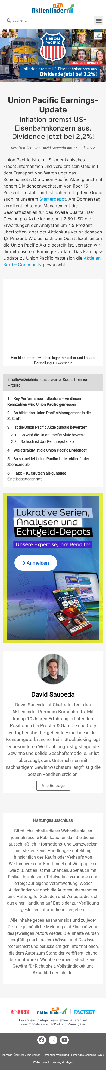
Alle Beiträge (53, 785)
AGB (101, 1054)
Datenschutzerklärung (56, 1054)
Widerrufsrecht (42, 1062)
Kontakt (7, 1054)
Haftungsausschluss (83, 1054)
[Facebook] (41, 1040)
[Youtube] (64, 1040)
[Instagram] (53, 1040)
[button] (98, 20)
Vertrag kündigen (63, 1062)
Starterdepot (52, 199)
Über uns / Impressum (27, 1054)
